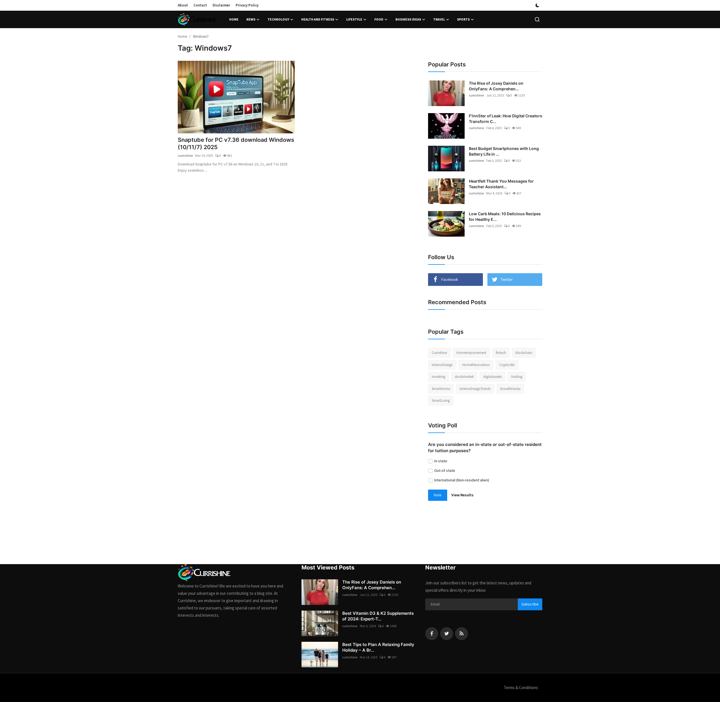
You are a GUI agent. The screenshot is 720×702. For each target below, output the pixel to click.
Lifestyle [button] (354, 19)
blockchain (524, 352)
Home (233, 19)
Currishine (439, 352)
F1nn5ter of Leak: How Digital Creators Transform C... (505, 118)
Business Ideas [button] (408, 19)
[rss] (461, 633)
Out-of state (444, 470)
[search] (537, 19)
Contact (200, 5)
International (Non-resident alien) (461, 480)
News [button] (250, 19)
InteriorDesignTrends (475, 388)
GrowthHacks (510, 388)
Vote (438, 494)
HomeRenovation (476, 364)
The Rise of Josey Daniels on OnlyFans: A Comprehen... (496, 86)
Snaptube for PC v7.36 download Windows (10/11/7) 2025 (236, 143)
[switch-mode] (537, 5)
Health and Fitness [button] (317, 19)
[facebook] (431, 633)
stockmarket (464, 376)
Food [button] (378, 19)
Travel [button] (439, 19)
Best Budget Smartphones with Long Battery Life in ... (504, 151)
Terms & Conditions (521, 687)
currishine (185, 155)
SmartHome (441, 388)
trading (516, 376)
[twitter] (446, 633)
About (183, 5)
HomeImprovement (471, 352)
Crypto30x (507, 364)
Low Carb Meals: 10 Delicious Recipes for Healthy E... (505, 216)
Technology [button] (278, 19)
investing (438, 376)
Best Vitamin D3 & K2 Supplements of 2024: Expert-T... (378, 616)
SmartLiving (441, 400)
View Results (462, 494)
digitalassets (492, 376)
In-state (440, 460)
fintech (501, 352)
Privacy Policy (247, 5)
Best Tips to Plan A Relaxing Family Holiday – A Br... (378, 647)
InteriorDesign (442, 364)
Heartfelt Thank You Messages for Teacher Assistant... (501, 184)
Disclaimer (221, 5)
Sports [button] (463, 19)
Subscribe (530, 604)
